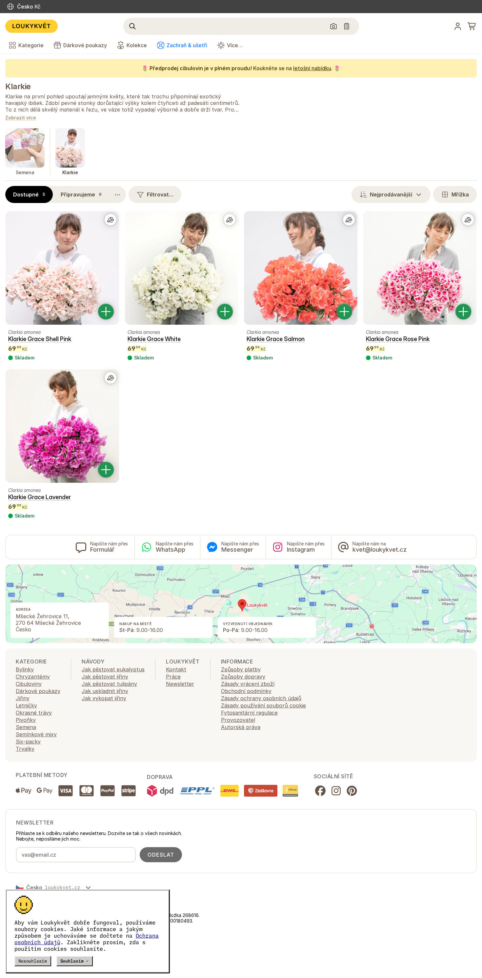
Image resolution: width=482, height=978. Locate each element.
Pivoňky (26, 720)
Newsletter (180, 684)
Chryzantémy (33, 676)
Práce (173, 676)
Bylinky (25, 669)
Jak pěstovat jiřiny (105, 676)
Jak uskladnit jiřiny (105, 691)
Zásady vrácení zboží (247, 684)
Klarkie (18, 86)
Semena (26, 727)
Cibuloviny (29, 684)
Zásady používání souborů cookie (263, 705)
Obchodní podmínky (246, 691)
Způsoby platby (241, 669)
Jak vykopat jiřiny (104, 698)
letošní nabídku (312, 68)
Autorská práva (240, 727)
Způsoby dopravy (243, 676)
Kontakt (176, 669)
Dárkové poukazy (38, 691)
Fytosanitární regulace (249, 712)
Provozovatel (238, 720)
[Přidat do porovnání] (110, 220)
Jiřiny (23, 698)
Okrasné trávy (34, 712)
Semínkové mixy (36, 734)
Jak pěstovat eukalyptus (113, 669)
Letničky (26, 705)
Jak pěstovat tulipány (109, 684)
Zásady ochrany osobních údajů (261, 698)
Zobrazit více (20, 117)
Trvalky (25, 748)
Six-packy (28, 741)
